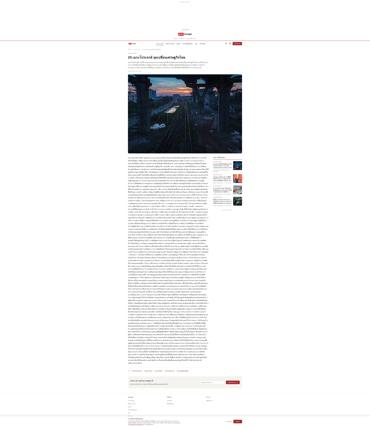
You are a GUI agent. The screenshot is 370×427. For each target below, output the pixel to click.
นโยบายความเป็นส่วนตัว (136, 424)
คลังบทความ (209, 400)
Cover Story (159, 44)
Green (178, 44)
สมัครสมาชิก (237, 43)
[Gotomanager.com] (185, 34)
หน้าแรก (130, 49)
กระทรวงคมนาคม (169, 371)
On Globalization (187, 44)
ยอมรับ (238, 421)
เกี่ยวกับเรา (169, 400)
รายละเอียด (229, 421)
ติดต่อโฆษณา (170, 404)
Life (196, 44)
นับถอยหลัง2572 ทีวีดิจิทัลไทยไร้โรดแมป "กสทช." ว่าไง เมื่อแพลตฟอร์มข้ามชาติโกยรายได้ (222, 165)
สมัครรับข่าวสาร (233, 382)
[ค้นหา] (226, 43)
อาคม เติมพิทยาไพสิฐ (182, 371)
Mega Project (148, 371)
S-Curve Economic (137, 371)
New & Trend (170, 44)
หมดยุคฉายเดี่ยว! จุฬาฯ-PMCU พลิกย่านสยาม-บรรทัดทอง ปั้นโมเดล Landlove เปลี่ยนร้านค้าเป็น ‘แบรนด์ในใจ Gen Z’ (222, 178)
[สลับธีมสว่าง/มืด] (230, 43)
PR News (202, 44)
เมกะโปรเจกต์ (158, 371)
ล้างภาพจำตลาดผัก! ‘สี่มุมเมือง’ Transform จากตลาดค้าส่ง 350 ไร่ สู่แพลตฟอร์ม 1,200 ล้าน (222, 190)
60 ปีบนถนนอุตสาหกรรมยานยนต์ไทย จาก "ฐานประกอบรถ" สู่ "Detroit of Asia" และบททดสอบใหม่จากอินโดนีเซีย (222, 201)
